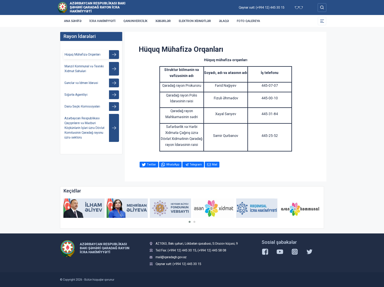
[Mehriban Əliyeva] (127, 208)
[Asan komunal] (300, 208)
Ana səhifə (72, 21)
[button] (189, 222)
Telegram (196, 164)
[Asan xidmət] (213, 208)
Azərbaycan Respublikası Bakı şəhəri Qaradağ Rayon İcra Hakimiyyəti (97, 7)
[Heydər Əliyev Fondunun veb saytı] (170, 208)
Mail (214, 164)
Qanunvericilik (135, 21)
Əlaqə (224, 21)
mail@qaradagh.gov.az (171, 257)
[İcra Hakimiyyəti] (62, 7)
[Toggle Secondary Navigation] (322, 21)
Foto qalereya (248, 21)
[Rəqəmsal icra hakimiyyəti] (256, 208)
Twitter (151, 164)
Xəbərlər (163, 21)
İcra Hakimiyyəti (102, 21)
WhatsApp (172, 164)
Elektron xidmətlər (195, 21)
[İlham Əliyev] (84, 208)
